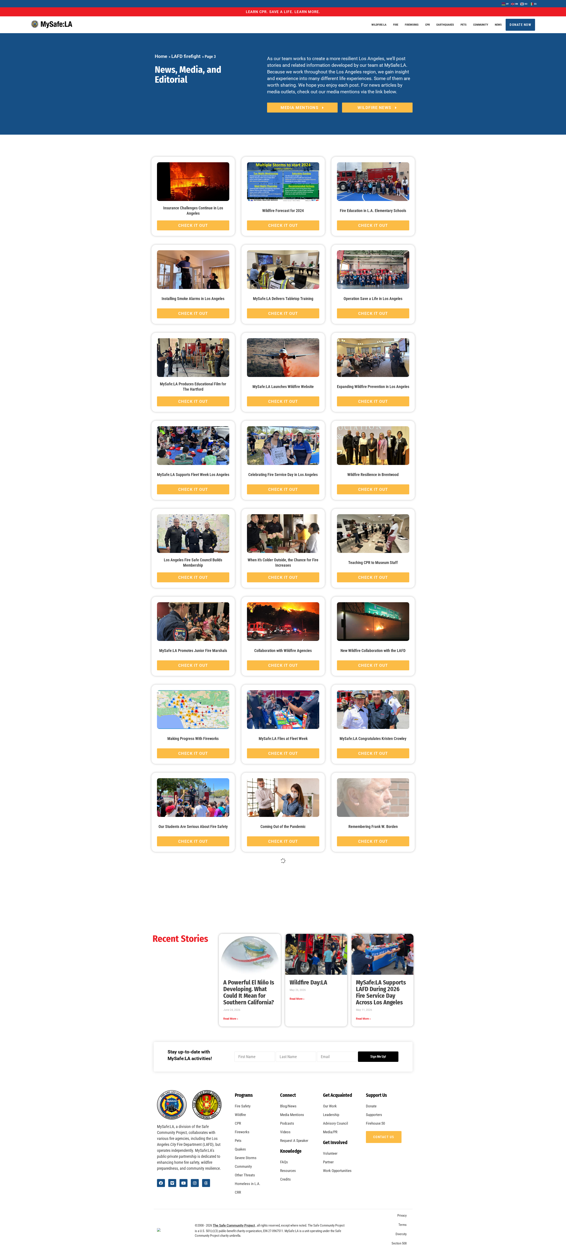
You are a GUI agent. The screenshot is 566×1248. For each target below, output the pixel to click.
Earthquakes (445, 24)
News (498, 24)
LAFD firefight (186, 56)
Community (480, 24)
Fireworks (412, 24)
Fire (395, 24)
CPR (427, 24)
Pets (464, 24)
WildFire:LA (378, 24)
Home (161, 56)
